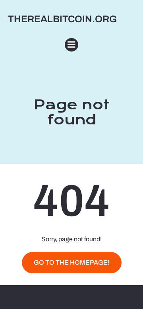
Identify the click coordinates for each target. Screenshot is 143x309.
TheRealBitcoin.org (62, 19)
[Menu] (71, 45)
